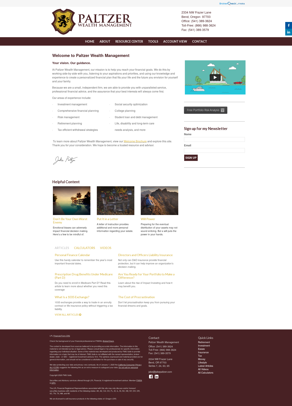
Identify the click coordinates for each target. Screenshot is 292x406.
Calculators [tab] (84, 248)
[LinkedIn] (288, 32)
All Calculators (205, 372)
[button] (105, 41)
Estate (201, 349)
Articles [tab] (62, 248)
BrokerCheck (108, 341)
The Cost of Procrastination (136, 297)
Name (187, 134)
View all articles (67, 314)
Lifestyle (202, 362)
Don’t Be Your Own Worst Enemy (70, 220)
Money (201, 359)
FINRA (139, 380)
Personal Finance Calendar (72, 255)
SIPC (53, 382)
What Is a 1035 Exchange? (72, 297)
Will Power (148, 219)
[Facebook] (288, 25)
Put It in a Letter (107, 219)
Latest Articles (205, 365)
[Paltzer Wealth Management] (105, 22)
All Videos (203, 369)
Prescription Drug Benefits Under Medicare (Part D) (84, 275)
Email (187, 145)
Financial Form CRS (61, 335)
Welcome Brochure (135, 141)
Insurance (203, 352)
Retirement (204, 342)
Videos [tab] (105, 248)
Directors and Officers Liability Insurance (145, 255)
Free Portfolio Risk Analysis (203, 110)
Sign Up (191, 158)
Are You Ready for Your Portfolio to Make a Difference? (146, 275)
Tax (200, 355)
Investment (204, 345)
